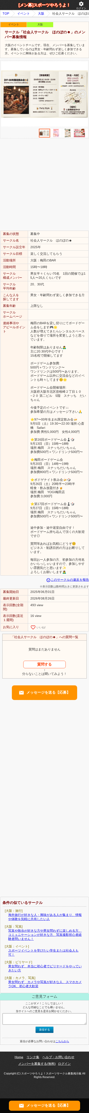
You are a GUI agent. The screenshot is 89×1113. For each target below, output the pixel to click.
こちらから (62, 1041)
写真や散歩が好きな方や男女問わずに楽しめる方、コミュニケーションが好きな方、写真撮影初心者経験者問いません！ (45, 935)
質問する (44, 664)
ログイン (81, 5)
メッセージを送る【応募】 (44, 692)
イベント (23, 13)
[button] (82, 94)
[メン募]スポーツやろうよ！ (44, 5)
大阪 (41, 13)
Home (19, 1057)
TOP (6, 13)
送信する (44, 1029)
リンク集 (32, 1057)
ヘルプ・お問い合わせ (58, 1057)
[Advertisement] (44, 184)
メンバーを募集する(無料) (37, 1064)
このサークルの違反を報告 (67, 579)
